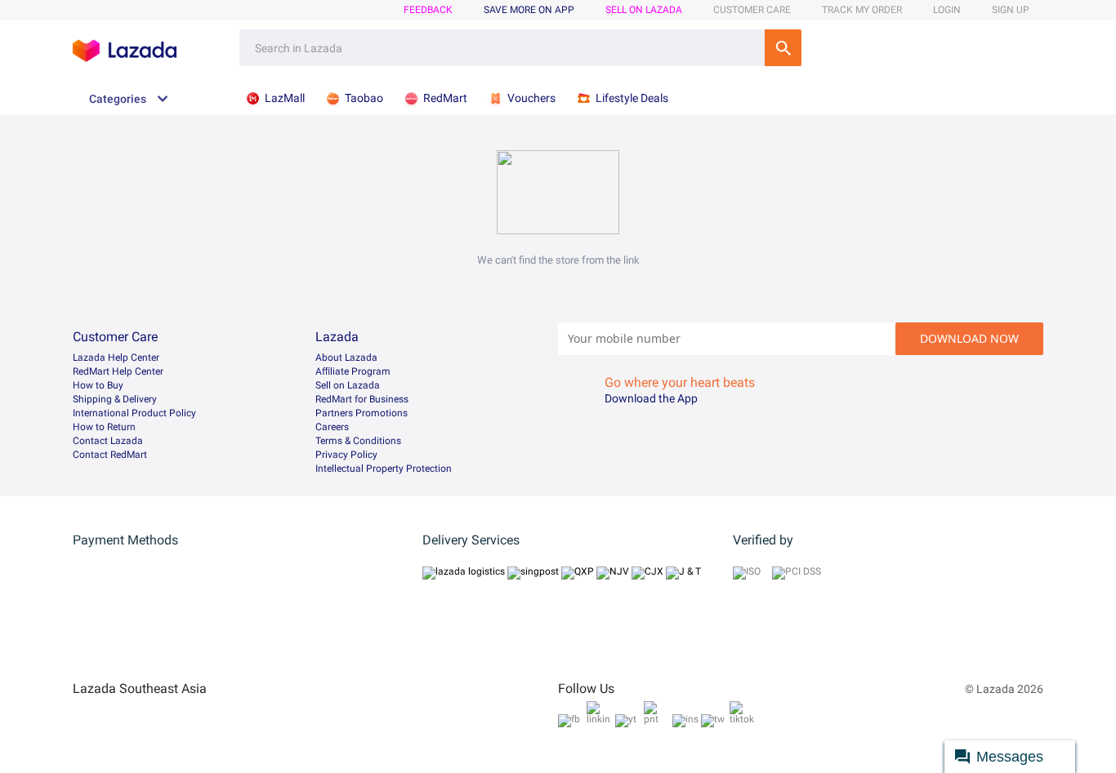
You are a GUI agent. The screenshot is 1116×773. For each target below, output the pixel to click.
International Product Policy (134, 413)
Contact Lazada (108, 440)
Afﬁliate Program (353, 371)
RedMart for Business (361, 399)
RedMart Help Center (118, 371)
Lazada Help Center (116, 357)
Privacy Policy (346, 454)
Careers (332, 427)
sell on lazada (643, 10)
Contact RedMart (110, 454)
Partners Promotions (361, 413)
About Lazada (346, 357)
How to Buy (98, 385)
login (947, 10)
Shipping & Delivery (115, 399)
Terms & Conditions (358, 440)
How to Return (104, 427)
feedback (428, 10)
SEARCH (783, 47)
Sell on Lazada (347, 385)
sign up (1010, 10)
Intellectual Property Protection (383, 468)
